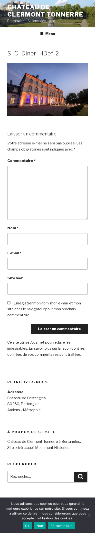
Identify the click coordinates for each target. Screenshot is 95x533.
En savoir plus (61, 526)
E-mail (14, 253)
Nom (13, 228)
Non (40, 526)
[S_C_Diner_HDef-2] (47, 115)
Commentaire (21, 161)
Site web (15, 278)
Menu (50, 34)
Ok (27, 526)
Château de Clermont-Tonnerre (45, 11)
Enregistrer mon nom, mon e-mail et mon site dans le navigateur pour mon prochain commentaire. (44, 309)
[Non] (88, 515)
